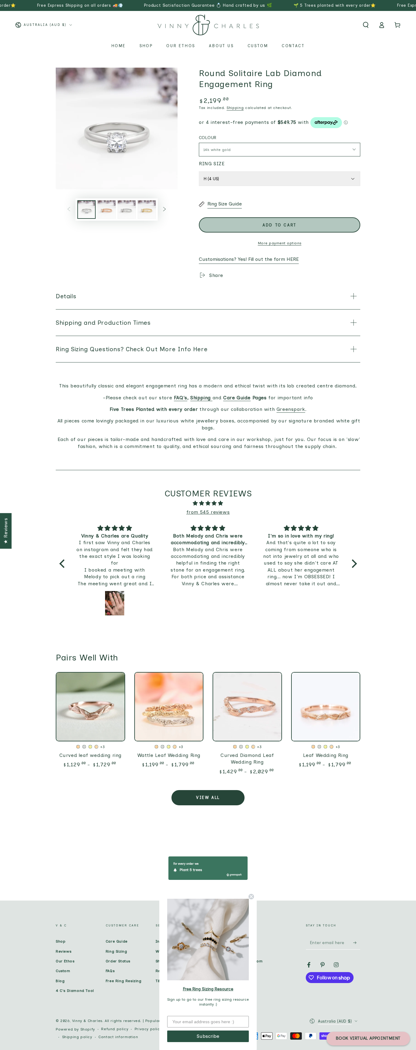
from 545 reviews (208, 512)
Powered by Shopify (75, 1029)
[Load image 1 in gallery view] (86, 209)
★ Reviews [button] (6, 531)
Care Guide (117, 941)
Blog (60, 981)
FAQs (110, 971)
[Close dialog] (251, 897)
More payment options (279, 243)
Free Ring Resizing (124, 981)
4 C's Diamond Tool (75, 991)
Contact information (118, 1037)
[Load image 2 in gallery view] (106, 209)
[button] (366, 25)
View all (208, 797)
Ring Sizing (116, 951)
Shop (60, 941)
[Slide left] (69, 209)
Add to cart (280, 225)
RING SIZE (211, 163)
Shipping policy (77, 1037)
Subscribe (208, 1036)
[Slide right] (164, 209)
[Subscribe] (356, 942)
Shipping (235, 108)
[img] (208, 503)
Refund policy (114, 1029)
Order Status (118, 961)
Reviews (63, 951)
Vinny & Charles (87, 1021)
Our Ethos (65, 961)
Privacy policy (148, 1029)
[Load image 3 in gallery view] (127, 209)
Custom (63, 971)
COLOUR (207, 137)
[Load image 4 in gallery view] (147, 209)
